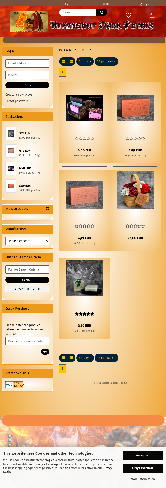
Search (27, 279)
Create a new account (20, 95)
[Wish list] (128, 15)
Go (45, 351)
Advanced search (27, 289)
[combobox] (85, 61)
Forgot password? (17, 101)
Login (146, 4)
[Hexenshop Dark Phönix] (29, 21)
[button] (152, 15)
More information (143, 479)
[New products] (47, 208)
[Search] (66, 3)
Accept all (143, 455)
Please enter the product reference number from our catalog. (24, 329)
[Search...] (101, 12)
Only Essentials (142, 468)
